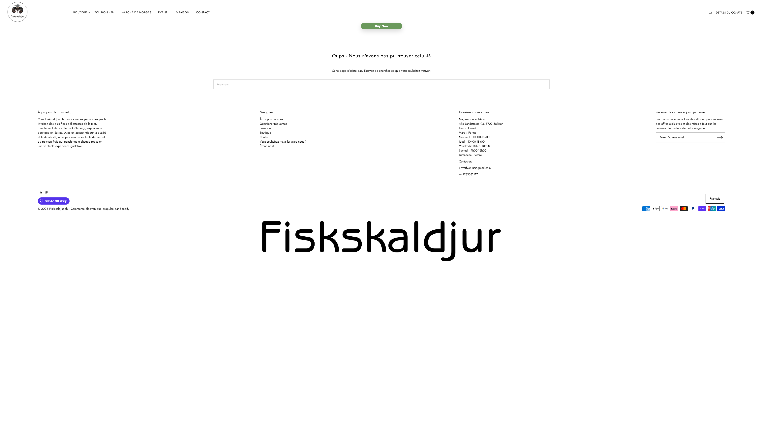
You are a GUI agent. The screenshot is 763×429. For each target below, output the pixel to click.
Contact (203, 12)
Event (163, 12)
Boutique (80, 12)
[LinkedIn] (40, 192)
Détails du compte (729, 12)
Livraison (181, 12)
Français (715, 198)
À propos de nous (271, 119)
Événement (267, 146)
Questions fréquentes (273, 124)
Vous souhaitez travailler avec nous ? (283, 141)
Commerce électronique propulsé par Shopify (100, 209)
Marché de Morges (136, 12)
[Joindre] (720, 137)
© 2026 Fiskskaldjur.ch (53, 209)
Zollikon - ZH (104, 12)
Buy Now (381, 26)
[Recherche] (710, 12)
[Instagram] (46, 192)
